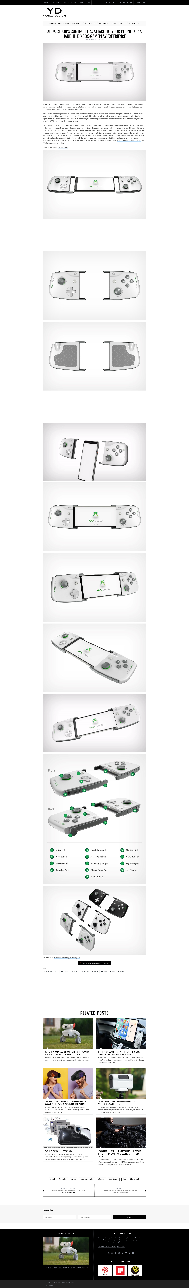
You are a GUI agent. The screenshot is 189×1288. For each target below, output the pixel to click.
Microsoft (101, 1179)
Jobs (88, 2)
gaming (73, 1179)
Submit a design (70, 2)
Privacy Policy (121, 1247)
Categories (56, 2)
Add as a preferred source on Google (95, 963)
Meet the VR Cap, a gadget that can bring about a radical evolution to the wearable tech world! (65, 1102)
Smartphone (113, 1179)
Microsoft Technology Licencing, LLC (67, 958)
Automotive (76, 23)
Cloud (52, 1179)
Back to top (49, 1285)
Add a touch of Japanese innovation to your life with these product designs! (120, 1190)
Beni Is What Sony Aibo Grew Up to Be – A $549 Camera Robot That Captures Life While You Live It (67, 1053)
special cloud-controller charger (129, 140)
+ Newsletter (134, 23)
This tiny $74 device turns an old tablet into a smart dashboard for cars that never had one (120, 1053)
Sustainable (103, 23)
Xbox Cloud (134, 1179)
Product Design (56, 23)
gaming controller (87, 1179)
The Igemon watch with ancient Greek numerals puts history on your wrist (68, 1190)
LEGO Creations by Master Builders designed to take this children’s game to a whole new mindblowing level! (119, 1154)
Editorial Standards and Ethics (107, 1247)
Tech (67, 23)
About (46, 2)
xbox (124, 1179)
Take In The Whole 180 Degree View (59, 1151)
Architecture (90, 23)
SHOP (81, 2)
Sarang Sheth (63, 147)
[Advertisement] (110, 12)
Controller (63, 1179)
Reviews (123, 23)
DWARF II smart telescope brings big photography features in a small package (118, 1102)
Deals (114, 23)
